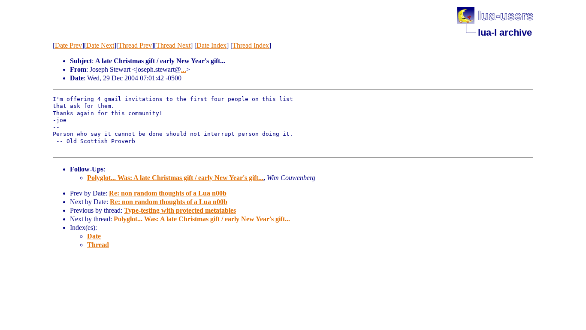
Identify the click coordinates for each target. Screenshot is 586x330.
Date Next (100, 45)
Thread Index (251, 45)
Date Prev (68, 45)
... (183, 69)
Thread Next (173, 45)
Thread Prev (135, 45)
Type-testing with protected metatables (180, 210)
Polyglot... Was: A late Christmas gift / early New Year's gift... (175, 177)
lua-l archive (505, 32)
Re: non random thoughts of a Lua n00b (168, 193)
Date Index (211, 45)
